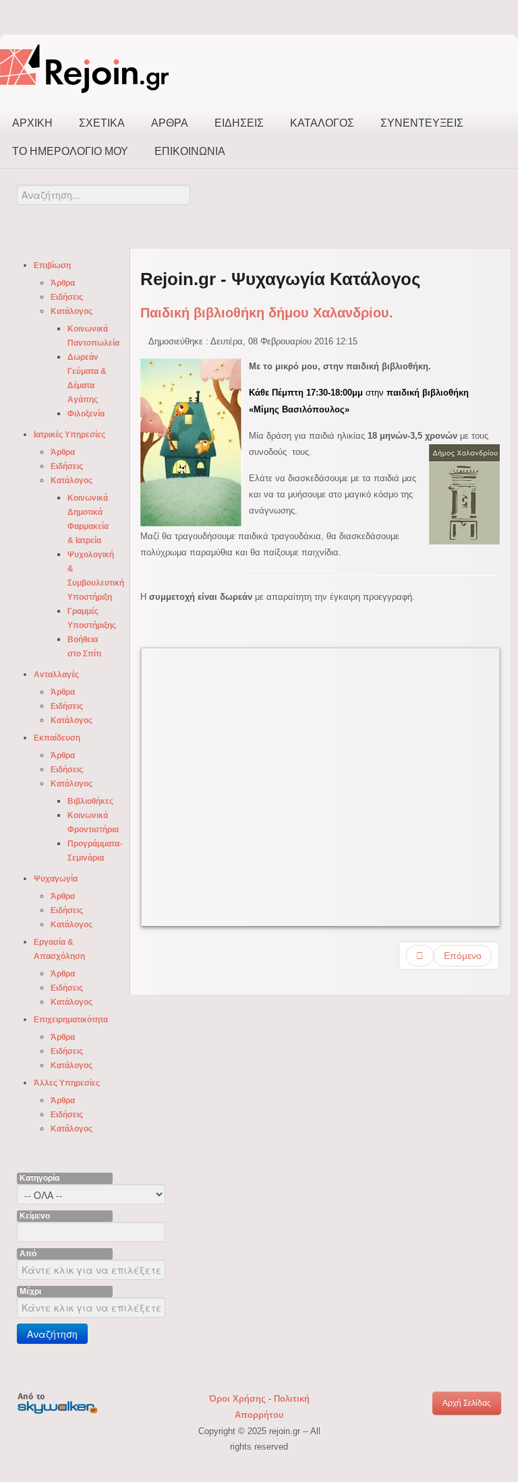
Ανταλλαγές (56, 674)
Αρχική (32, 123)
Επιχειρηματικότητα (71, 1019)
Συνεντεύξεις (421, 123)
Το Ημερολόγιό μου (70, 151)
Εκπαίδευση (57, 738)
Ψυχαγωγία (56, 879)
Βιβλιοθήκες (90, 801)
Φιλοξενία (86, 414)
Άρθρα (169, 123)
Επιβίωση (52, 265)
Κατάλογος (322, 123)
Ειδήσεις (239, 123)
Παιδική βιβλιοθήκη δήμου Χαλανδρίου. (266, 312)
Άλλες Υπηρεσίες (67, 1083)
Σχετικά (102, 123)
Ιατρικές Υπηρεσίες (69, 434)
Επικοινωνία (189, 151)
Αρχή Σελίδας (466, 1403)
